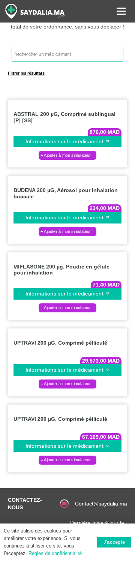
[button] (67, 155)
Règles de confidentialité (55, 553)
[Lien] (34, 11)
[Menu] (121, 11)
